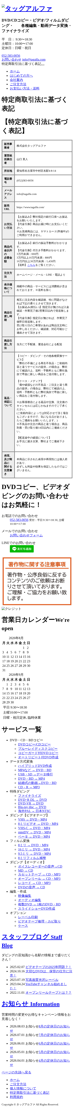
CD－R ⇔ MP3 (29, 787)
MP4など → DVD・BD (34, 770)
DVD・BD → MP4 (31, 778)
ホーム (15, 71)
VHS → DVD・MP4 (32, 819)
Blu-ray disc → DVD (32, 807)
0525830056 (11, 55)
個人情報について (23, 1088)
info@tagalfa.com (33, 59)
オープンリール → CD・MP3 (39, 878)
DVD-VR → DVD (31, 803)
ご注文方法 (18, 84)
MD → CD (25, 870)
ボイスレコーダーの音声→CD (40, 866)
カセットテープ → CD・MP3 (39, 874)
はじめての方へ (21, 75)
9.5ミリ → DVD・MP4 (34, 853)
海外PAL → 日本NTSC (34, 811)
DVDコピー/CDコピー (34, 744)
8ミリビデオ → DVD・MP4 (38, 823)
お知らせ (31, 1003)
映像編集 (24, 895)
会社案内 (16, 80)
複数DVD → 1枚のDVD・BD (39, 904)
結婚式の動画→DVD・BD (37, 783)
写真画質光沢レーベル (41, 979)
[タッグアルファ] (27, 8)
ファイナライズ (29, 795)
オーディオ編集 (29, 900)
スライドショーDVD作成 (36, 908)
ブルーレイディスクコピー (38, 748)
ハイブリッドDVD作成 (35, 765)
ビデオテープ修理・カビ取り (39, 921)
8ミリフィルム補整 (32, 858)
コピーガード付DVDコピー (38, 753)
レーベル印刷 (28, 917)
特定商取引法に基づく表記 (29, 1092)
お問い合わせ (11, 59)
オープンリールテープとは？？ (48, 992)
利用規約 (16, 1097)
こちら (31, 264)
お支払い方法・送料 (24, 88)
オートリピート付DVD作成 (38, 757)
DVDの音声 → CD (31, 887)
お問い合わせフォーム (26, 535)
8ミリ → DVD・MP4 (33, 845)
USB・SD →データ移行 (35, 774)
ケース (23, 925)
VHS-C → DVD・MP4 (34, 828)
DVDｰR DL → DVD (32, 799)
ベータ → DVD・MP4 (34, 836)
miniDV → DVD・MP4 (34, 832)
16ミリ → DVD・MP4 (34, 849)
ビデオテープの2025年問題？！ (48, 967)
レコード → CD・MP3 (34, 883)
